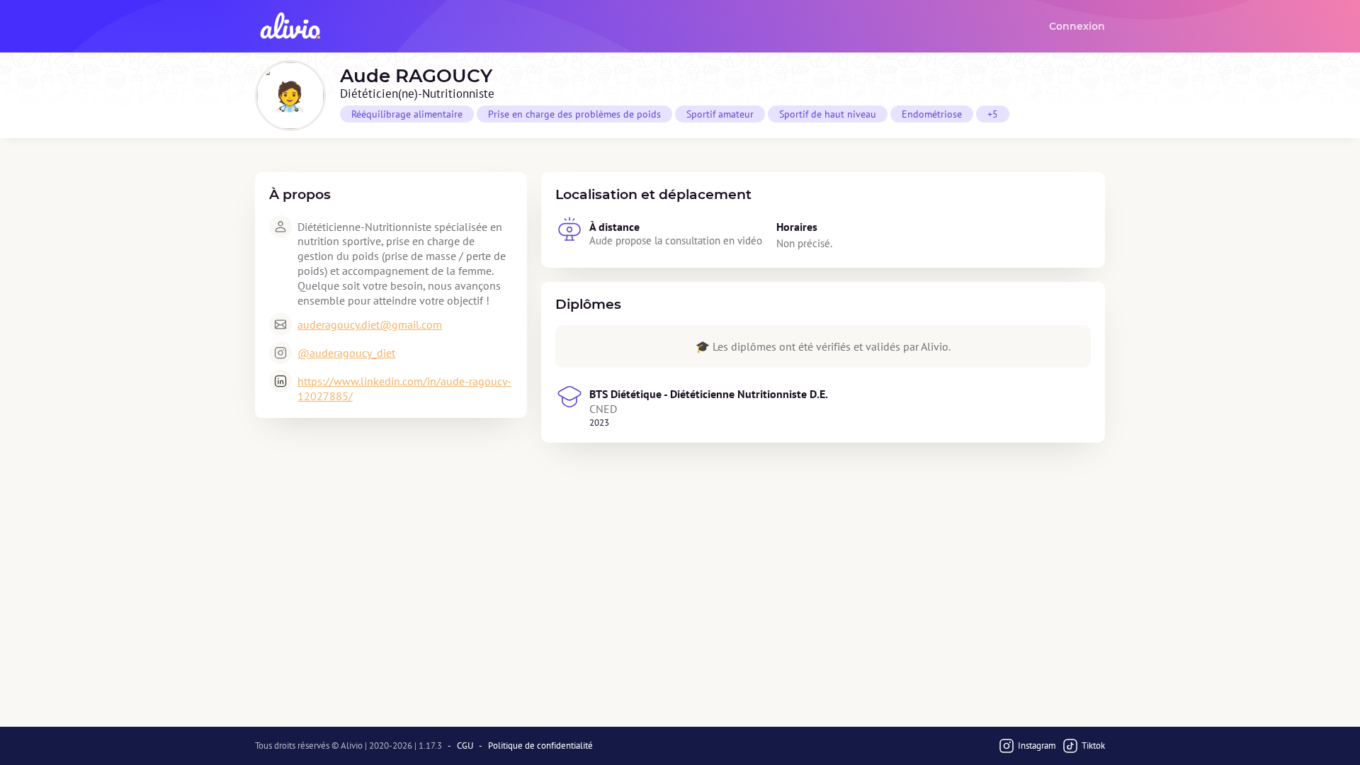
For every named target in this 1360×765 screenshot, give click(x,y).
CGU (465, 746)
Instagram (1037, 746)
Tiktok (1093, 746)
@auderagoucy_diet (346, 353)
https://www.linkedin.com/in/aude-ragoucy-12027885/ (404, 388)
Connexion (1077, 26)
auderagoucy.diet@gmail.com (370, 324)
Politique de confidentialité (540, 746)
